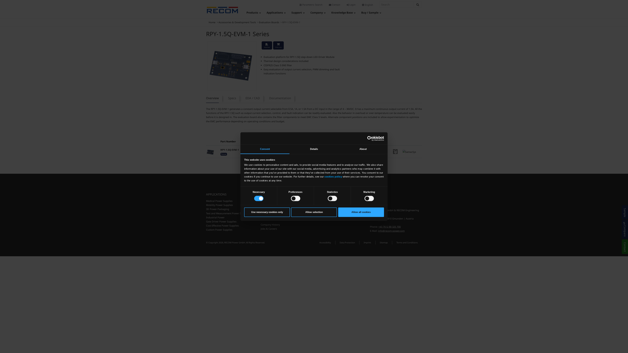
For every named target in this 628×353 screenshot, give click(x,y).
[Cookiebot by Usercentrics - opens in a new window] (369, 138)
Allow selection (314, 212)
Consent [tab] (265, 149)
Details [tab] (314, 149)
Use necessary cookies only (267, 212)
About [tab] (363, 149)
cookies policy (333, 176)
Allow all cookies (361, 212)
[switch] (295, 198)
